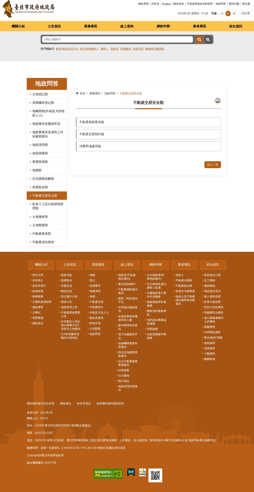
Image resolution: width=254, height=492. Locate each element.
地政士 (180, 275)
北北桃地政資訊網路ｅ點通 (156, 286)
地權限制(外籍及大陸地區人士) (48, 113)
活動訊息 (66, 285)
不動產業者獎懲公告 (70, 314)
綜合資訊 (235, 26)
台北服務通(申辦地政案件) (155, 277)
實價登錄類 (40, 161)
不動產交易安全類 (44, 195)
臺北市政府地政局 (28, 9)
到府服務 (152, 328)
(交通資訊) (84, 425)
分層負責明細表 (42, 301)
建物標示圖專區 (154, 48)
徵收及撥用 (96, 317)
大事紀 (36, 312)
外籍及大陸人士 (99, 312)
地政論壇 (209, 342)
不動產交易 (96, 301)
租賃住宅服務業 (185, 291)
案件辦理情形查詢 (128, 327)
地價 (92, 296)
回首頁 (155, 3)
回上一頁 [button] (212, 164)
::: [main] (77, 88)
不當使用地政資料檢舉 (200, 3)
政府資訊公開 (212, 275)
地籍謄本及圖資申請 (46, 123)
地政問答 (221, 3)
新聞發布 (66, 280)
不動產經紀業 (184, 285)
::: (28, 253)
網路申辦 (163, 26)
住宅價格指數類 (43, 178)
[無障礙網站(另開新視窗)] (108, 474)
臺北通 (246, 3)
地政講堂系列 (212, 291)
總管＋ (105, 48)
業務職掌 (37, 296)
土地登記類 (40, 94)
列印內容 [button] (217, 100)
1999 (93, 440)
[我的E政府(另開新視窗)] (131, 473)
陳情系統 (178, 3)
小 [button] (222, 13)
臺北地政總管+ (127, 284)
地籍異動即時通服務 (156, 304)
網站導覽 (143, 3)
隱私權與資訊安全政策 (40, 403)
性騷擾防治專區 (213, 312)
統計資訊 (123, 380)
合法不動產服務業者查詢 (128, 363)
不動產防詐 (96, 307)
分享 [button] (247, 13)
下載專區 (209, 353)
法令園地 (123, 375)
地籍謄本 (95, 285)
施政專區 (37, 307)
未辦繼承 (125, 48)
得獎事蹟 (37, 317)
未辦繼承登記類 (43, 102)
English (166, 3)
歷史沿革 (37, 275)
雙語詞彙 (234, 3)
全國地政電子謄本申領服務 (156, 295)
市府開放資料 (212, 332)
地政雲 (114, 48)
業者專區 (199, 26)
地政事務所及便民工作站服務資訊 (47, 134)
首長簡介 (37, 280)
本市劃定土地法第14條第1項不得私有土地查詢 (70, 325)
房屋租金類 (40, 187)
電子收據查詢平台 (128, 336)
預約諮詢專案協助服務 (156, 321)
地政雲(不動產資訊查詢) (127, 277)
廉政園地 (209, 285)
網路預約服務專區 (156, 313)
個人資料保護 (212, 296)
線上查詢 (127, 26)
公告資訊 (54, 26)
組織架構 (37, 291)
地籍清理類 (40, 145)
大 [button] (234, 13)
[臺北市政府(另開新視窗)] (142, 473)
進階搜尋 (208, 39)
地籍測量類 (40, 153)
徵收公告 (66, 301)
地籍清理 (138, 48)
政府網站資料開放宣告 (110, 403)
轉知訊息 (66, 291)
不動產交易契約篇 (91, 134)
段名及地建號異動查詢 (128, 354)
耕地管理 (95, 323)
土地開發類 (40, 225)
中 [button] (228, 13)
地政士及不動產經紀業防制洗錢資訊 (185, 300)
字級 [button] (214, 13)
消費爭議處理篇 (90, 146)
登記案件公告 (69, 296)
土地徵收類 (40, 216)
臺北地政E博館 (213, 337)
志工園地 (209, 280)
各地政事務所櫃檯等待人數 (128, 318)
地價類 (37, 170)
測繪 (92, 275)
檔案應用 (209, 326)
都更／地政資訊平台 (128, 300)
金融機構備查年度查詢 (128, 345)
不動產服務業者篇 (91, 122)
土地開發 (95, 328)
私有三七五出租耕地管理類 (47, 206)
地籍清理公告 (69, 307)
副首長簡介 (39, 285)
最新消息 (66, 275)
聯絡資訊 (37, 323)
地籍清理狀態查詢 (128, 388)
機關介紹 (18, 26)
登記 (92, 280)
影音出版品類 (212, 301)
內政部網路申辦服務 (156, 336)
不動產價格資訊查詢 (128, 291)
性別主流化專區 (213, 307)
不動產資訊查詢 (43, 242)
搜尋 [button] (199, 39)
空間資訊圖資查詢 (128, 309)
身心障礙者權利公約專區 (213, 319)
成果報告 (209, 348)
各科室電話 (84, 403)
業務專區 (90, 26)
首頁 (82, 93)
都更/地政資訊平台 (67, 48)
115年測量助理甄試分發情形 (70, 336)
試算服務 (123, 370)
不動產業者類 (41, 233)
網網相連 (209, 359)
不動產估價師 (184, 280)
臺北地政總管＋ (89, 48)
